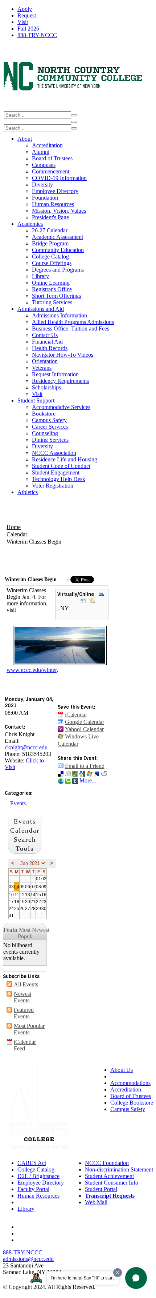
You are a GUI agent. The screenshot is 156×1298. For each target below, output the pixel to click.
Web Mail (96, 1202)
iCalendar (76, 715)
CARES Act (31, 1163)
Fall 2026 (28, 28)
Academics (30, 224)
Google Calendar (84, 722)
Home (14, 527)
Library (40, 276)
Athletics (27, 492)
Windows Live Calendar (78, 740)
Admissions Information (59, 315)
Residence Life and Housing (64, 459)
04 (16, 886)
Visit (22, 22)
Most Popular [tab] (25, 933)
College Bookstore (131, 1102)
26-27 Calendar (49, 230)
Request (26, 15)
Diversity (42, 184)
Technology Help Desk (58, 479)
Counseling (45, 433)
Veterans (42, 368)
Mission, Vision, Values (59, 211)
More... (87, 780)
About (24, 139)
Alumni (40, 152)
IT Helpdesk (31, 1202)
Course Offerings (51, 263)
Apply (24, 9)
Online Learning (51, 283)
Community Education (58, 250)
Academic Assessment (57, 237)
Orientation (45, 361)
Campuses (44, 165)
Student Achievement (109, 1176)
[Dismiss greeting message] (117, 1272)
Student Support (35, 400)
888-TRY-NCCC (37, 35)
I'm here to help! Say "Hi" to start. (83, 1278)
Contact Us (45, 335)
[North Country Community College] (73, 107)
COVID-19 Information (59, 178)
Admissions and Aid (40, 309)
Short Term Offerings (56, 296)
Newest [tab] (39, 930)
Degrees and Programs (58, 270)
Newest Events (22, 997)
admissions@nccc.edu (28, 1259)
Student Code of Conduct (61, 466)
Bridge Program (50, 243)
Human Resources (53, 204)
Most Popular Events (29, 1029)
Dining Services (50, 440)
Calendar (17, 534)
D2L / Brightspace (38, 1176)
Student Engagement (55, 472)
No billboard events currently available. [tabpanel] (21, 951)
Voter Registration (52, 485)
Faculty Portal (33, 1189)
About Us (121, 1070)
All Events (26, 984)
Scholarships (46, 387)
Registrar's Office (52, 289)
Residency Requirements (60, 381)
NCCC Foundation (107, 1163)
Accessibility (125, 1076)
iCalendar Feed (25, 1045)
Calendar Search (25, 835)
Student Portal (101, 1189)
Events (18, 803)
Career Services (50, 427)
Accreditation (47, 145)
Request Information (55, 374)
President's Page (50, 217)
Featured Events (24, 1013)
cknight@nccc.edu (26, 747)
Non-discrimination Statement (119, 1169)
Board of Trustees (52, 158)
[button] (136, 1278)
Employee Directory (55, 191)
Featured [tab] (10, 930)
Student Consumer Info (111, 1182)
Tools (25, 848)
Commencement (50, 171)
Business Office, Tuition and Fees (70, 328)
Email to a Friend (84, 766)
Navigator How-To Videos (62, 355)
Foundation (45, 198)
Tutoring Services (52, 302)
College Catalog (50, 256)
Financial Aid (47, 341)
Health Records (49, 348)
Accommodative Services (61, 407)
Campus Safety (49, 420)
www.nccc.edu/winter (32, 670)
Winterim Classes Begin (34, 541)
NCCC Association (54, 453)
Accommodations (130, 1083)
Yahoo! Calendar (84, 729)
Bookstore (44, 413)
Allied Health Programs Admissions (73, 322)
